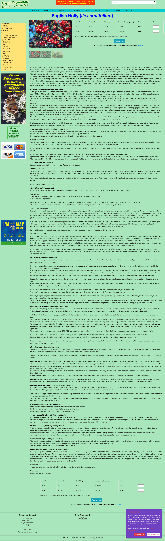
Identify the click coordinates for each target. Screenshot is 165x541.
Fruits (52, 10)
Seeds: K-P (6, 49)
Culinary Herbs (7, 62)
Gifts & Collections (63, 10)
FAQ (27, 525)
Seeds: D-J (6, 46)
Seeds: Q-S (6, 51)
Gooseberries (5, 30)
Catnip (108, 10)
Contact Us (27, 518)
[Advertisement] (13, 188)
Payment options (27, 523)
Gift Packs (4, 26)
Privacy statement (96, 538)
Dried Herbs (35, 10)
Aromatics (77, 10)
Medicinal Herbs (8, 60)
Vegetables (97, 10)
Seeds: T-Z (6, 53)
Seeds (45, 10)
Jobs (27, 527)
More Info (141, 45)
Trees (4, 69)
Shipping (27, 530)
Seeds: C (5, 44)
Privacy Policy (27, 520)
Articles (118, 10)
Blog (126, 10)
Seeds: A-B (6, 42)
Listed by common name (10, 35)
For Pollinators (7, 67)
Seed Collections (6, 28)
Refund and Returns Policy (27, 532)
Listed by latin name (9, 37)
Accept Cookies (139, 534)
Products (86, 10)
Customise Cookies (153, 534)
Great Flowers (7, 65)
